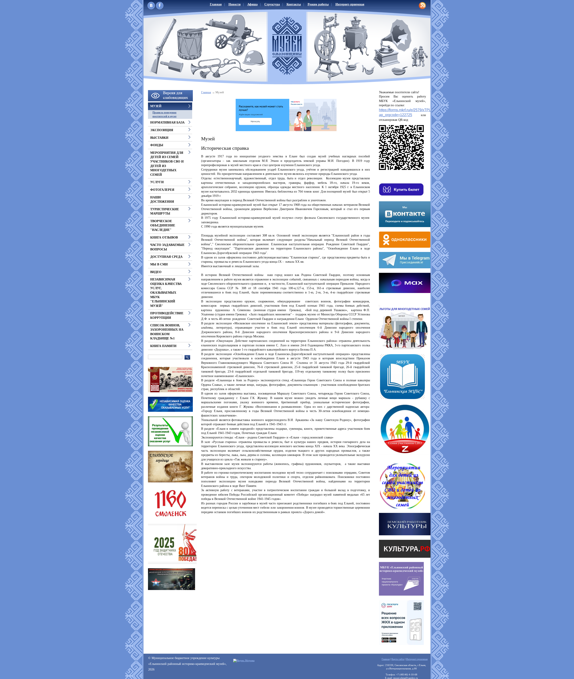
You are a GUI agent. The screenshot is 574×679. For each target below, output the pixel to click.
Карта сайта (397, 659)
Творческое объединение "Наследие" (162, 225)
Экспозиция (161, 130)
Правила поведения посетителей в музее (164, 114)
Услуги (157, 182)
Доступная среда (166, 256)
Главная (216, 4)
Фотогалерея (162, 189)
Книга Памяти (163, 346)
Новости (234, 4)
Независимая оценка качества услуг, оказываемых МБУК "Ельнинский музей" (166, 293)
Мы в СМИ (159, 264)
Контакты (294, 4)
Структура (272, 4)
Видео (155, 272)
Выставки (159, 137)
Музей (155, 106)
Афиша (252, 4)
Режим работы (318, 4)
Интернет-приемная (349, 4)
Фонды (156, 145)
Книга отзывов (164, 237)
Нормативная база (167, 122)
